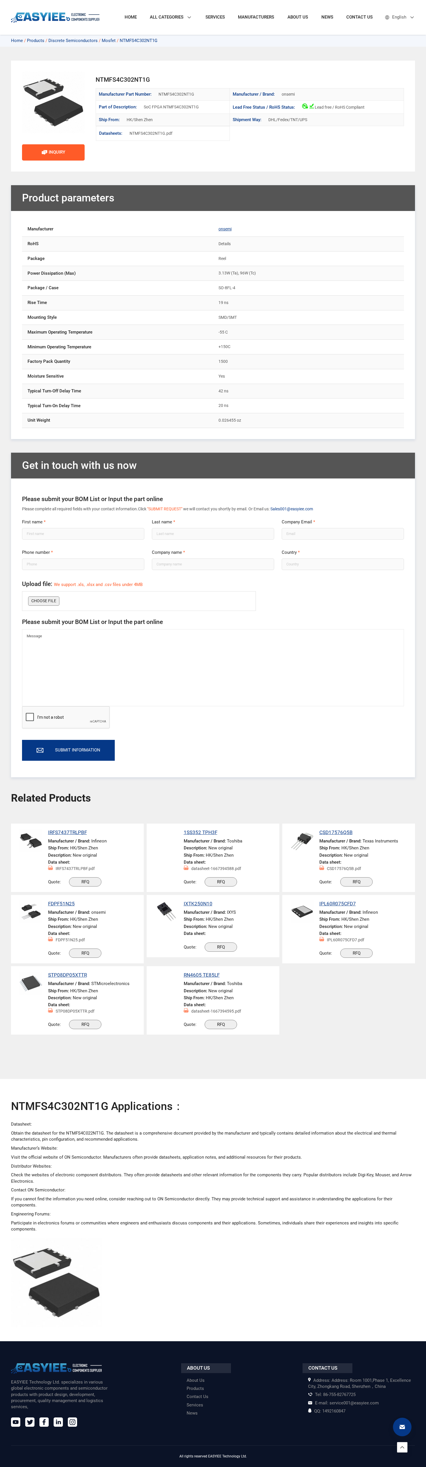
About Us (196, 1380)
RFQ (85, 881)
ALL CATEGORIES (166, 17)
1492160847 (329, 1411)
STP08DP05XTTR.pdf (75, 1011)
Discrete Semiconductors (73, 40)
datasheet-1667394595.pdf (216, 1011)
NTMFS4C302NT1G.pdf (149, 133)
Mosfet (109, 40)
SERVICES (215, 17)
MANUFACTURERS (256, 17)
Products (35, 40)
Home (17, 40)
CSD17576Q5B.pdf (344, 868)
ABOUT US (297, 17)
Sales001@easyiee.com (291, 509)
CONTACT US (359, 17)
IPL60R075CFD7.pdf (345, 940)
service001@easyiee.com (347, 1403)
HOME (131, 17)
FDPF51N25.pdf (70, 940)
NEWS (327, 17)
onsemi (225, 229)
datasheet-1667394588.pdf (216, 868)
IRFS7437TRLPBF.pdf (75, 868)
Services (195, 1405)
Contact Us (197, 1396)
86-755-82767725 (335, 1394)
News (192, 1413)
